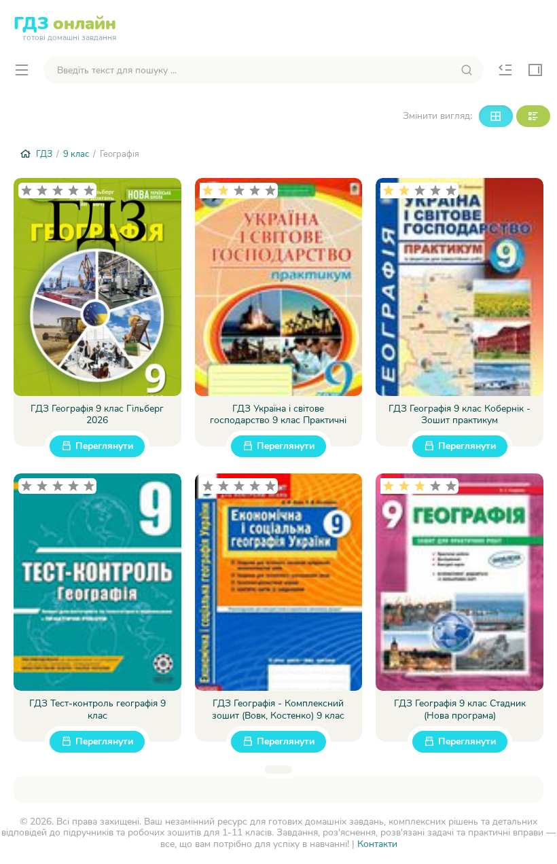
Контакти (377, 844)
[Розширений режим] (533, 116)
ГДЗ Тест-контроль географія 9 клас (97, 709)
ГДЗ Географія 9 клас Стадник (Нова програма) (460, 709)
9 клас (76, 154)
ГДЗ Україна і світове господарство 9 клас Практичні (278, 415)
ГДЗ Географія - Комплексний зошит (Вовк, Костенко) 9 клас (278, 709)
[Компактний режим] (496, 116)
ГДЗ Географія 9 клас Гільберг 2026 (97, 415)
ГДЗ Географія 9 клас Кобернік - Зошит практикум (460, 415)
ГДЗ (65, 26)
